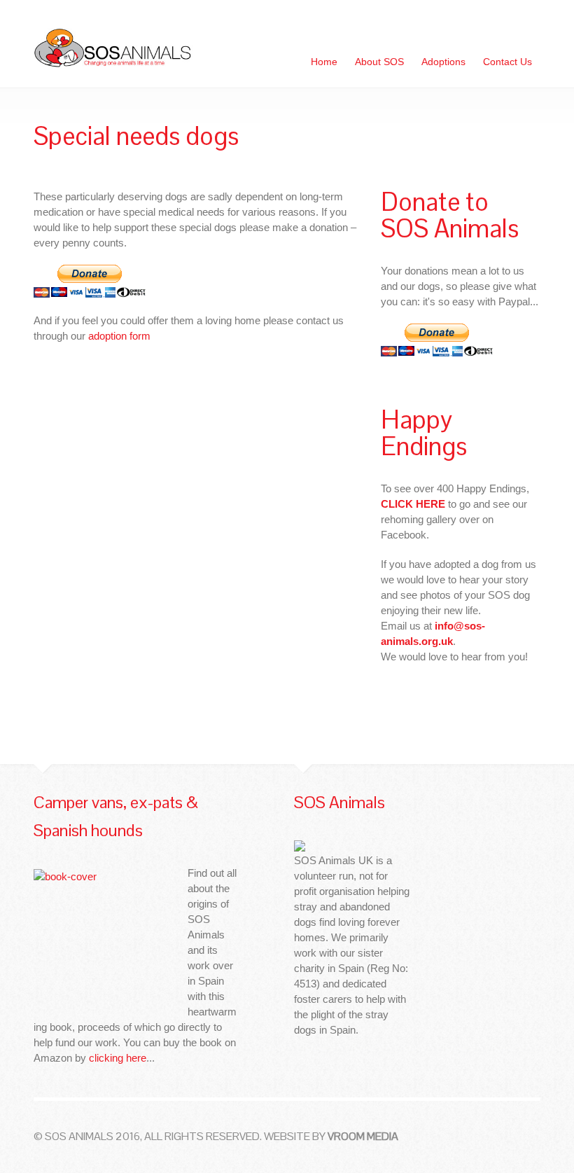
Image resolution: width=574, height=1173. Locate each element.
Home (324, 61)
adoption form (119, 336)
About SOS (379, 61)
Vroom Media (363, 1136)
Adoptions (443, 61)
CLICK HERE (413, 504)
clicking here (117, 1058)
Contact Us (507, 61)
